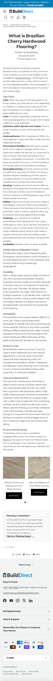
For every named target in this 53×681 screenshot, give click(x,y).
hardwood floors (23, 78)
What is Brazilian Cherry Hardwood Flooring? (19, 26)
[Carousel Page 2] (27, 502)
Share (28, 554)
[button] (24, 17)
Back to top (25, 565)
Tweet (18, 554)
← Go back (8, 547)
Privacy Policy (8, 671)
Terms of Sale (33, 671)
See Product (14, 495)
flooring (7, 439)
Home (5, 25)
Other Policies (27, 674)
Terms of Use (21, 671)
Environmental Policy (11, 674)
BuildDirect (13, 667)
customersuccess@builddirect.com (21, 592)
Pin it (38, 554)
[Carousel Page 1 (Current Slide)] (25, 502)
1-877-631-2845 (11, 587)
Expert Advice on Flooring (20, 25)
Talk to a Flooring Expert (20, 536)
